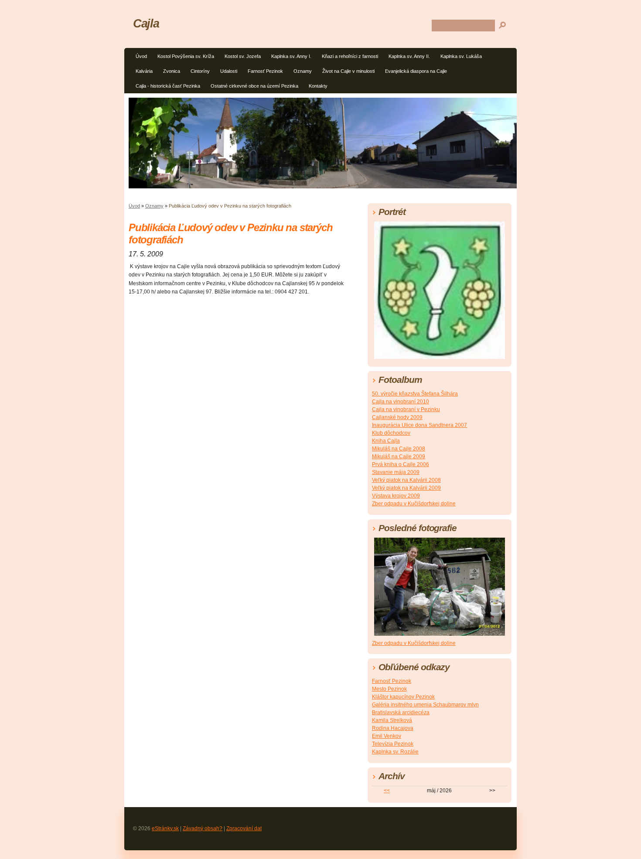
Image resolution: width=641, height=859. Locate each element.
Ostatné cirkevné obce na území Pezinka (254, 86)
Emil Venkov (386, 736)
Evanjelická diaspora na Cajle (416, 71)
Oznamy (302, 71)
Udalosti (228, 71)
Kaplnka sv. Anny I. (291, 56)
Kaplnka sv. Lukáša (461, 56)
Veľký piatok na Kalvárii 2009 (406, 488)
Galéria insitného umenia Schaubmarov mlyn (425, 705)
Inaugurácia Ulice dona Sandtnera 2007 (419, 425)
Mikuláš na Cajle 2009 (398, 456)
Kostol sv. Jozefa (243, 56)
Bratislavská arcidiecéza (401, 712)
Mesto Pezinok (389, 689)
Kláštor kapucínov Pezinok (403, 697)
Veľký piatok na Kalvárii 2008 (406, 480)
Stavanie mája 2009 (395, 472)
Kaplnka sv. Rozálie (395, 752)
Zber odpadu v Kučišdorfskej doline (414, 504)
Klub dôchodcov (391, 433)
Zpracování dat (244, 828)
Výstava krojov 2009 (396, 496)
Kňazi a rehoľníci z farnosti (350, 56)
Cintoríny (200, 71)
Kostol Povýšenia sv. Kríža (185, 56)
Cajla (146, 23)
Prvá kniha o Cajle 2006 (400, 464)
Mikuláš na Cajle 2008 (398, 449)
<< (387, 790)
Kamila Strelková (392, 720)
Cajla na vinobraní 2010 (400, 402)
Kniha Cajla (386, 441)
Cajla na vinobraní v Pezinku (406, 409)
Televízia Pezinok (392, 744)
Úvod (141, 56)
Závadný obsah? (202, 828)
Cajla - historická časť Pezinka (168, 86)
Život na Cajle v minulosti (348, 71)
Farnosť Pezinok (265, 71)
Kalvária (144, 71)
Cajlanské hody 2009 (397, 417)
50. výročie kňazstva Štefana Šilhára (415, 394)
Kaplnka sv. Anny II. (409, 56)
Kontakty (318, 86)
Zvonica (171, 71)
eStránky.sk (165, 828)
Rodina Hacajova (392, 728)
